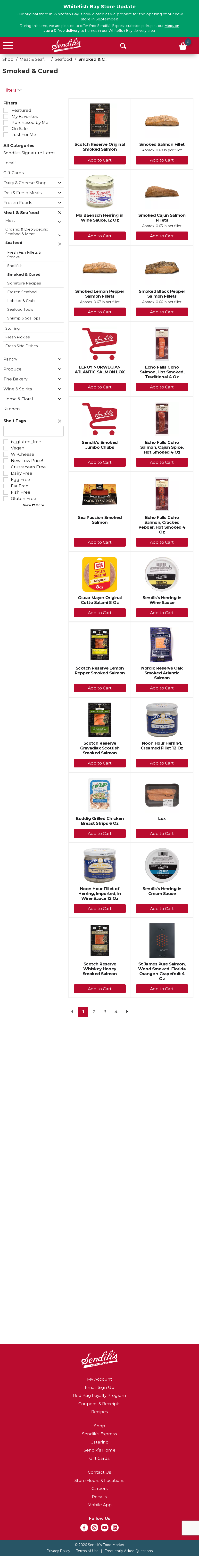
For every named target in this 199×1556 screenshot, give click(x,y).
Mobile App (100, 1504)
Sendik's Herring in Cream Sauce (162, 891)
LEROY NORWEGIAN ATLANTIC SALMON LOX (100, 369)
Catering (100, 1442)
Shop (7, 59)
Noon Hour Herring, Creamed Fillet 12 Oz (162, 745)
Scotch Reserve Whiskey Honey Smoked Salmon (100, 969)
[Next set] (127, 1012)
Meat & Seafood (36, 59)
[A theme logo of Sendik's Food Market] (66, 45)
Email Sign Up (99, 1387)
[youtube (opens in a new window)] (104, 1529)
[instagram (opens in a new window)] (94, 1529)
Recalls (99, 1496)
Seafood (63, 59)
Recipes (99, 1411)
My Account (99, 1379)
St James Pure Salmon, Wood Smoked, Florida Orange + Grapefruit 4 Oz (162, 971)
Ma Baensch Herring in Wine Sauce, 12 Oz (100, 218)
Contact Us (99, 1472)
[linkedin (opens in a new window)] (115, 1529)
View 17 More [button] (33, 505)
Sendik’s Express (99, 1433)
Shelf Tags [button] (14, 421)
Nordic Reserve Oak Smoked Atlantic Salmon (161, 673)
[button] (58, 183)
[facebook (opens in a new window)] (84, 1529)
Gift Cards (99, 1458)
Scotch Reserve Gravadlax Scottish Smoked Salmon (100, 748)
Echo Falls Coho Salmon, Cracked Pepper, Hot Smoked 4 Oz (162, 524)
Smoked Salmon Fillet (162, 144)
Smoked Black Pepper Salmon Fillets (162, 294)
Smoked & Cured (96, 59)
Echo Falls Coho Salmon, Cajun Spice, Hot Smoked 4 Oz (161, 447)
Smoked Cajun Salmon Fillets (162, 218)
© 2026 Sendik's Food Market (99, 1545)
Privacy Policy (58, 1551)
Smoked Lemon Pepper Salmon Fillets (99, 294)
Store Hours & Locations (99, 1480)
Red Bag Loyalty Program (99, 1395)
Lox (162, 818)
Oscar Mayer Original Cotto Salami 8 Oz (100, 600)
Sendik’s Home (100, 1450)
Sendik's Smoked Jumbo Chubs (100, 445)
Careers (99, 1488)
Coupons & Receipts (99, 1403)
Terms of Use (87, 1551)
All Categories (18, 145)
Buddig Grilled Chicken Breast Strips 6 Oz (100, 821)
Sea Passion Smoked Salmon (100, 520)
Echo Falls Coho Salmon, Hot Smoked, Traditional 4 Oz (162, 372)
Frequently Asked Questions (129, 1551)
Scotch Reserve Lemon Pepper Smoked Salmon (100, 670)
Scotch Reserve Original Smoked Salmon (100, 147)
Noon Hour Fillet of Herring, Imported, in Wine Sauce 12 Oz (99, 893)
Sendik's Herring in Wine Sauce (162, 600)
